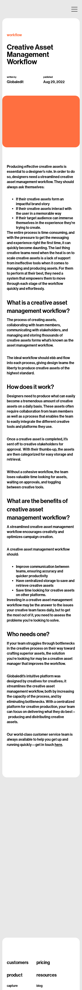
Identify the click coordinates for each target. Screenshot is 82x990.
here (58, 744)
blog (39, 986)
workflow (14, 35)
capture (12, 986)
